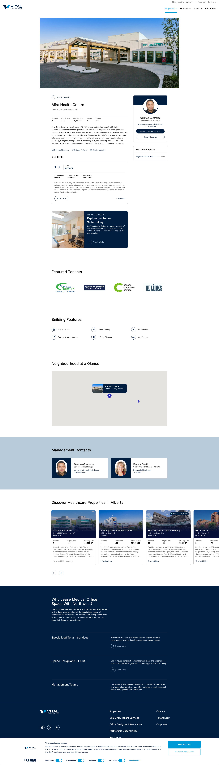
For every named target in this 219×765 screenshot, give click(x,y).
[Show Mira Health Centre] (109, 396)
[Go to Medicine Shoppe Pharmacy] (94, 288)
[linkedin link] (57, 727)
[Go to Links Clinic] (154, 288)
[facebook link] (42, 727)
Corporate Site (179, 2)
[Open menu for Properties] (176, 8)
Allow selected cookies (184, 752)
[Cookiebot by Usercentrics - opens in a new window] (30, 760)
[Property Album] (109, 53)
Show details (134, 760)
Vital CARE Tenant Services (124, 718)
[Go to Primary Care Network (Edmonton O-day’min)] (65, 288)
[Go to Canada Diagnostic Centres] (124, 288)
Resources (115, 737)
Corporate (161, 724)
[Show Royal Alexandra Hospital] (138, 401)
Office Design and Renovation (126, 724)
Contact (213, 2)
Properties (170, 8)
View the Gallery (99, 242)
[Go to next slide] (61, 573)
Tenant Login (202, 2)
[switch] (81, 760)
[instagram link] (49, 727)
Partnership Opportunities (124, 731)
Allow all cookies (184, 744)
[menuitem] (171, 8)
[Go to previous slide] (54, 573)
